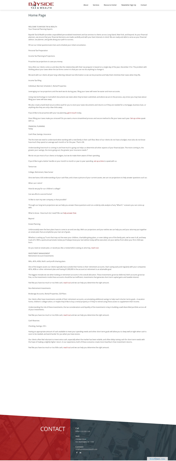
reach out (95, 248)
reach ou (66, 347)
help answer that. (70, 213)
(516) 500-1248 (85, 431)
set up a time (99, 161)
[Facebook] (76, 452)
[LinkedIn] (80, 452)
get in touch (71, 113)
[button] (86, 5)
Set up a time (135, 118)
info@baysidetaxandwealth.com (86, 449)
